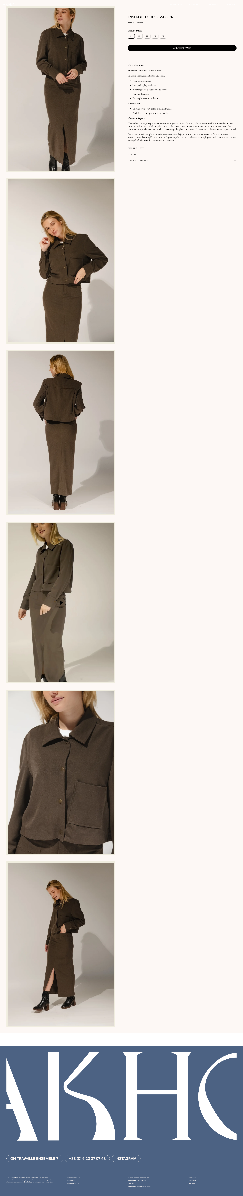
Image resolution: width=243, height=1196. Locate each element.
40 (155, 36)
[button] (182, 148)
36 (139, 36)
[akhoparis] (8, 4)
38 (147, 36)
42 (163, 36)
